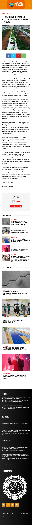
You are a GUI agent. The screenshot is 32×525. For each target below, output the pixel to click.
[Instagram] (14, 206)
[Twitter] (13, 55)
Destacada (14, 219)
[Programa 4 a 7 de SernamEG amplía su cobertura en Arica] (6, 230)
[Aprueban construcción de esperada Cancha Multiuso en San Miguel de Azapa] (6, 239)
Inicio (3, 13)
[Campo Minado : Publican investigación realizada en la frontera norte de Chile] (6, 221)
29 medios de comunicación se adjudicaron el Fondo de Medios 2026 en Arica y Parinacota (16, 398)
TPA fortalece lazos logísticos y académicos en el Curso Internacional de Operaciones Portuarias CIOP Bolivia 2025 (15, 455)
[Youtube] (20, 206)
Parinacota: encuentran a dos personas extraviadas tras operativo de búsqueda (15, 408)
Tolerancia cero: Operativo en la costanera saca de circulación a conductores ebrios (15, 448)
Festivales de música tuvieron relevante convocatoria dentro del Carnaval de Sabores (20, 249)
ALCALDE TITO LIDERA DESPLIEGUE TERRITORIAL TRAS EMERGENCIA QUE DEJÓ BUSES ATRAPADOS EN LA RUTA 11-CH (15, 412)
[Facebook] (8, 55)
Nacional (9, 13)
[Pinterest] (18, 55)
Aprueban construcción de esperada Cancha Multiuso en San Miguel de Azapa (20, 240)
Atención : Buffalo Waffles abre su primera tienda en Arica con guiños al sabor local (15, 459)
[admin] (14, 201)
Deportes (14, 237)
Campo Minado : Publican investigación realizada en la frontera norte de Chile (19, 222)
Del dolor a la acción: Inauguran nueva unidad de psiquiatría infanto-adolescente (14, 451)
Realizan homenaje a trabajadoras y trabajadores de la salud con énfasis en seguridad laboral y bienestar (16, 444)
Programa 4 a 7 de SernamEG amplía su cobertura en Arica (19, 231)
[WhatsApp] (23, 55)
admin (18, 201)
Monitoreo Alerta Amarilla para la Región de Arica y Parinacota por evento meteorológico (15, 401)
